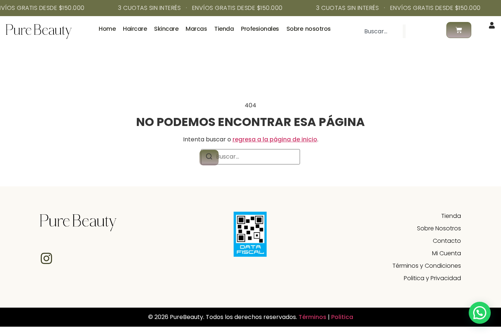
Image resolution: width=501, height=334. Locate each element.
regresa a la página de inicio (275, 139)
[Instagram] (46, 258)
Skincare (166, 29)
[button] (480, 313)
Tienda (224, 29)
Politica (342, 317)
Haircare (135, 29)
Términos (313, 317)
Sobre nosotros (308, 29)
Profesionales (260, 29)
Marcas (196, 29)
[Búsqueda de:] (250, 156)
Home (107, 29)
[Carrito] (458, 30)
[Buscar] (417, 31)
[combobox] (380, 31)
